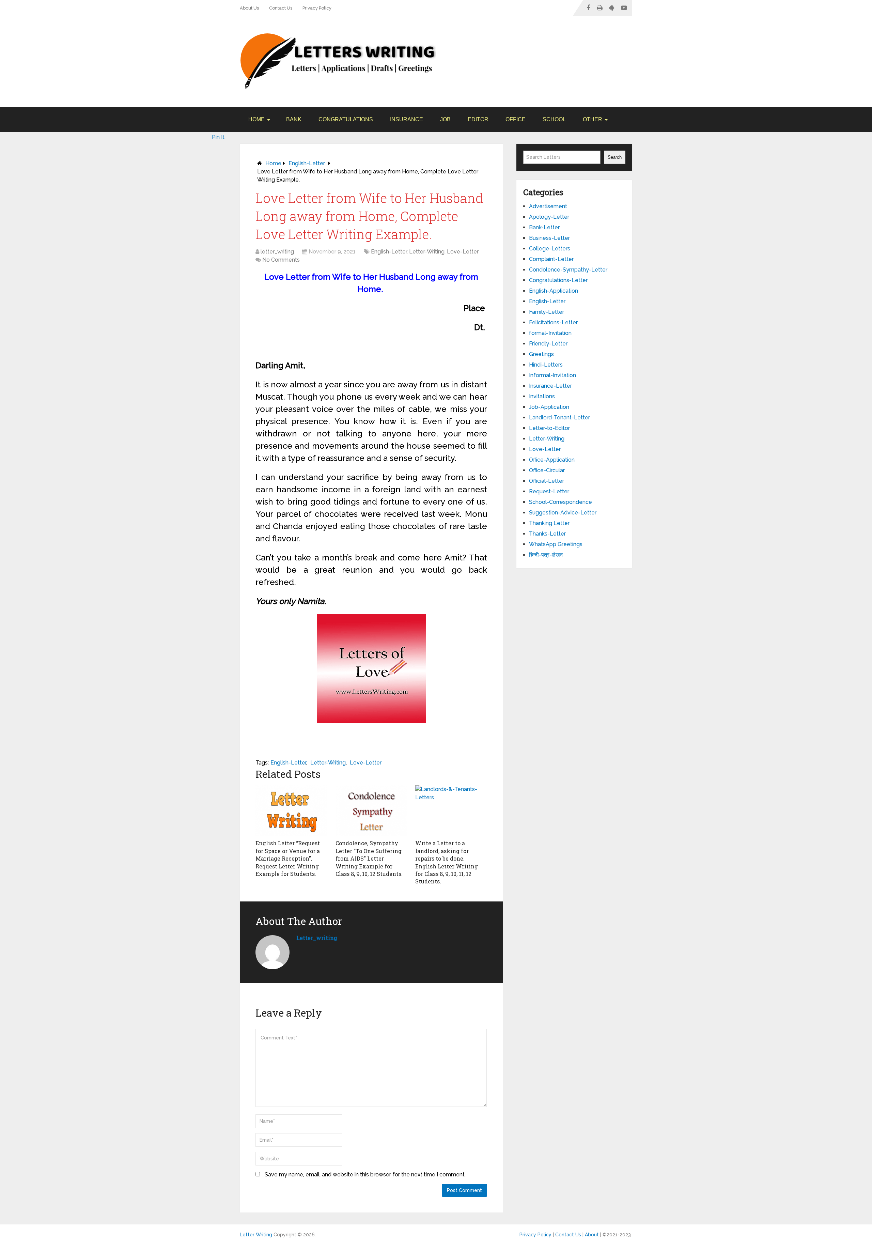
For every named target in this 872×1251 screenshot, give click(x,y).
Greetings (541, 354)
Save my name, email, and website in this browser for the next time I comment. (365, 1174)
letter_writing (277, 251)
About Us (249, 8)
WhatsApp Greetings (555, 544)
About (591, 1234)
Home (256, 119)
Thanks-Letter (547, 533)
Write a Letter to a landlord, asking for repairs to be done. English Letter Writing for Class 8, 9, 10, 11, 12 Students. (446, 862)
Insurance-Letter (550, 386)
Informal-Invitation (552, 375)
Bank (293, 119)
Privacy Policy (316, 8)
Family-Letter (546, 312)
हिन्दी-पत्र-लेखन (546, 555)
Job (445, 119)
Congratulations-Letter (558, 280)
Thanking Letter (549, 523)
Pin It (218, 137)
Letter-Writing (427, 251)
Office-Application (552, 460)
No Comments (281, 260)
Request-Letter (549, 491)
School (554, 119)
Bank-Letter (544, 227)
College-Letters (549, 248)
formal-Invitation (550, 333)
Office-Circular (547, 470)
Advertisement (548, 206)
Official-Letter (546, 481)
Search (615, 157)
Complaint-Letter (551, 259)
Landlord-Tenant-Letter (559, 417)
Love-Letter (463, 251)
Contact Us (280, 8)
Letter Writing (256, 1234)
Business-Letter (549, 238)
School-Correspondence (560, 502)
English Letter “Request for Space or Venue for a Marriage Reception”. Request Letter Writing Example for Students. (287, 858)
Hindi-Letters (546, 364)
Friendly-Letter (548, 343)
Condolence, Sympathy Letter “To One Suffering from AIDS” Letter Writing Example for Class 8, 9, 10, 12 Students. (369, 858)
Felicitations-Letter (553, 322)
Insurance (406, 119)
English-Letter (307, 163)
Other (592, 119)
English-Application (553, 291)
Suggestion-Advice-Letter (562, 512)
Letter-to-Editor (549, 428)
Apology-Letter (549, 217)
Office (515, 119)
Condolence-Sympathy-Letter (568, 269)
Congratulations (345, 119)
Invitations (542, 396)
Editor (478, 119)
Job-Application (549, 407)
